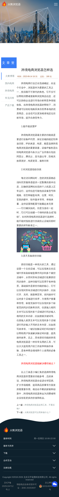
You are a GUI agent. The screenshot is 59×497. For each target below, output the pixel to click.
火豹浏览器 (14, 4)
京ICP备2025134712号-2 (7, 486)
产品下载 (9, 105)
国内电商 (9, 83)
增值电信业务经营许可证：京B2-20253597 (27, 486)
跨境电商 (9, 90)
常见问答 (9, 98)
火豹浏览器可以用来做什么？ (38, 412)
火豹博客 (10, 76)
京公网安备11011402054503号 (50, 486)
